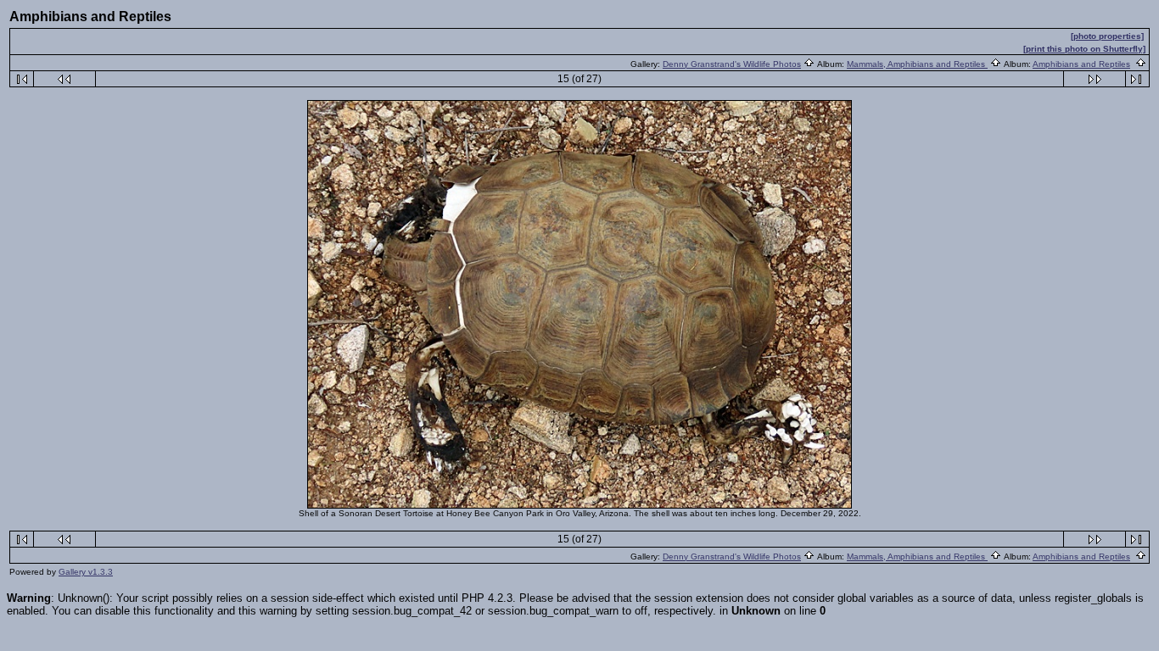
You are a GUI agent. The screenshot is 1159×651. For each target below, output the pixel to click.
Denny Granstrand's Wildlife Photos (732, 64)
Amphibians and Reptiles (1081, 64)
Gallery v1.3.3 (86, 571)
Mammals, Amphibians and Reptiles (917, 64)
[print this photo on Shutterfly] (1084, 48)
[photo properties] (1107, 36)
